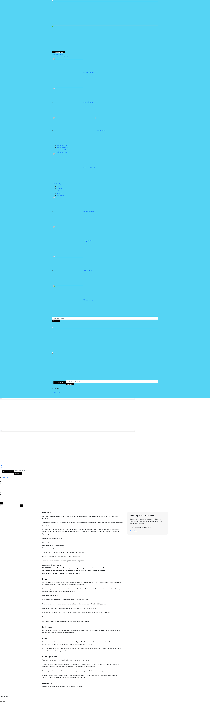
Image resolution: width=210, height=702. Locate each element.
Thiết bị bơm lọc (88, 300)
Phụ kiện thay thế (88, 211)
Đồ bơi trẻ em (61, 195)
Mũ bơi (59, 191)
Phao (58, 186)
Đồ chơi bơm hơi (88, 72)
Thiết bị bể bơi (87, 270)
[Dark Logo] (105, 12)
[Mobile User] (0, 463)
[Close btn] (52, 323)
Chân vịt (59, 193)
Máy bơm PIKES (62, 150)
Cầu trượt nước (58, 54)
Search (55, 321)
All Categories (58, 52)
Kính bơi (59, 188)
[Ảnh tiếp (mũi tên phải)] (4, 701)
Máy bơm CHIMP (62, 145)
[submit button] (21, 505)
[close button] (1, 503)
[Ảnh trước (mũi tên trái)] (1, 701)
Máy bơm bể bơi (101, 130)
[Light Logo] (105, 38)
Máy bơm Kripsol (62, 152)
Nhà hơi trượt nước (63, 57)
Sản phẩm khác (88, 241)
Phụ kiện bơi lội (58, 184)
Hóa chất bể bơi (88, 102)
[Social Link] (52, 378)
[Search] (52, 325)
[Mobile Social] (2, 490)
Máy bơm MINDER (62, 147)
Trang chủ (56, 393)
